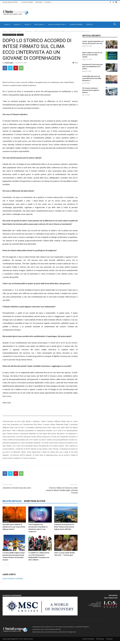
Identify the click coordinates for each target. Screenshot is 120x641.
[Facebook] (110, 2)
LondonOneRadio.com (95, 605)
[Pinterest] (15, 68)
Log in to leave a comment (13, 578)
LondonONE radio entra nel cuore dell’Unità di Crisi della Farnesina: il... (91, 78)
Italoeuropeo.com (96, 603)
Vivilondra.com (97, 606)
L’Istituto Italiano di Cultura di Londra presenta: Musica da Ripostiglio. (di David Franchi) (62, 490)
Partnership (38, 2)
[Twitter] (113, 2)
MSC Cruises (38, 24)
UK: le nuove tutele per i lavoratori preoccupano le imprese (90, 90)
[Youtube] (116, 2)
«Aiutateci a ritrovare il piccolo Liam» (17, 488)
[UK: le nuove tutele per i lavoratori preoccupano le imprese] (111, 91)
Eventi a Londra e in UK (56, 24)
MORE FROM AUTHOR (34, 501)
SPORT (5, 550)
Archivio (16, 24)
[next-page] (7, 564)
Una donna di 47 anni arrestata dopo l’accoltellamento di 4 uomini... (92, 67)
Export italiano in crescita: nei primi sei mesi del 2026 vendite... (92, 55)
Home (6, 24)
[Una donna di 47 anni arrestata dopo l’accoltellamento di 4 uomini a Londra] (111, 67)
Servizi (27, 24)
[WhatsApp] (21, 68)
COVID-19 (89, 24)
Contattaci (48, 2)
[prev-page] (4, 564)
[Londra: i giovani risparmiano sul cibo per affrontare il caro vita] (111, 44)
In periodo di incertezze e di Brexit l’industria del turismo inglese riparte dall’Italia (64, 527)
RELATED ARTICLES (12, 501)
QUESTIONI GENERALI (16, 31)
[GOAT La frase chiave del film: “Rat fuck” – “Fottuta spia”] (66, 543)
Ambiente (28, 31)
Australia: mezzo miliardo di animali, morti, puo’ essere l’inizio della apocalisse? (14, 527)
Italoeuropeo (9, 63)
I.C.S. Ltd (98, 602)
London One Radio (27, 2)
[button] (114, 24)
